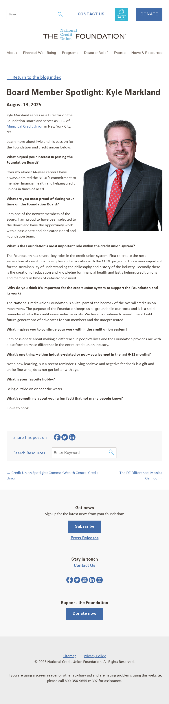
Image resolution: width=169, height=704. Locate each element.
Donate (149, 14)
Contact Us (91, 14)
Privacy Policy (95, 655)
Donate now (85, 614)
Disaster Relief (96, 53)
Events (119, 53)
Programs (70, 53)
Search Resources (29, 453)
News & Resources (146, 53)
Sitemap (69, 655)
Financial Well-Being (39, 53)
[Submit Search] (111, 453)
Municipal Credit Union (25, 126)
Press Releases (85, 538)
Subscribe (84, 526)
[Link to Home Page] (84, 35)
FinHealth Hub (121, 14)
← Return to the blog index (34, 77)
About (12, 53)
